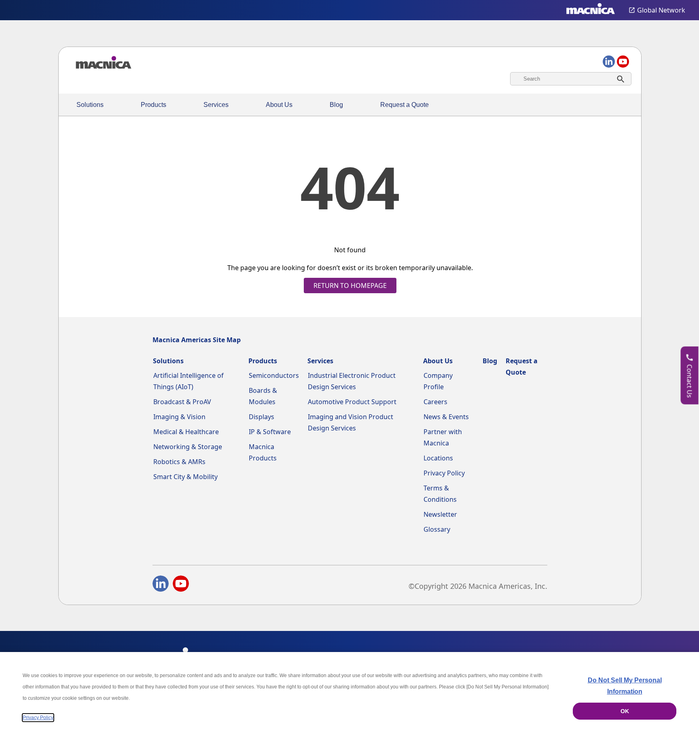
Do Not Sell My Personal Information (625, 686)
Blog (336, 104)
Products (153, 104)
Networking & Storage (187, 446)
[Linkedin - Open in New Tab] (161, 585)
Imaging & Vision (179, 416)
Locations (438, 458)
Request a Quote (404, 104)
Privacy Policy (444, 473)
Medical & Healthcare (186, 431)
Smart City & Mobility (185, 476)
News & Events (446, 416)
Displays (261, 416)
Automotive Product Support (352, 401)
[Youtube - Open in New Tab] (181, 585)
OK (625, 711)
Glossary (437, 529)
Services (216, 104)
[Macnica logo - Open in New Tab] (590, 10)
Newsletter (440, 514)
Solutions (90, 104)
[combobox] (570, 78)
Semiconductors (274, 375)
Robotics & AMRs (179, 461)
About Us (279, 104)
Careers (435, 401)
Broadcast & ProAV (182, 401)
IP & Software (270, 431)
